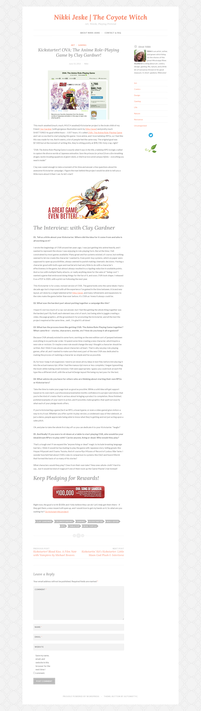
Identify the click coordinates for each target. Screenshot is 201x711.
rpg (63, 526)
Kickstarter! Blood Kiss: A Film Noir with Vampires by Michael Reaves (55, 552)
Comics (137, 89)
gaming (81, 521)
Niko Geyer (90, 129)
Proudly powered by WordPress (81, 696)
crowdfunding (64, 521)
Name (38, 627)
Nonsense (138, 119)
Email (38, 637)
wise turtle (90, 526)
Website (39, 647)
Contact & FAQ (113, 33)
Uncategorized (140, 125)
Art (73, 45)
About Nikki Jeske (90, 33)
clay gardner (44, 521)
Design (137, 95)
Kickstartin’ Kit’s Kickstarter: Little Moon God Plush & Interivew (103, 552)
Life (135, 107)
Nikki (86, 63)
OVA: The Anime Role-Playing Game (105, 132)
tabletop (74, 526)
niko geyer (113, 521)
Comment (41, 589)
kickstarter (96, 521)
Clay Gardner (45, 129)
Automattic (131, 696)
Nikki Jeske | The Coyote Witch (100, 17)
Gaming (82, 45)
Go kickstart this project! (57, 511)
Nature (137, 113)
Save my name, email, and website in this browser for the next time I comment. (43, 664)
